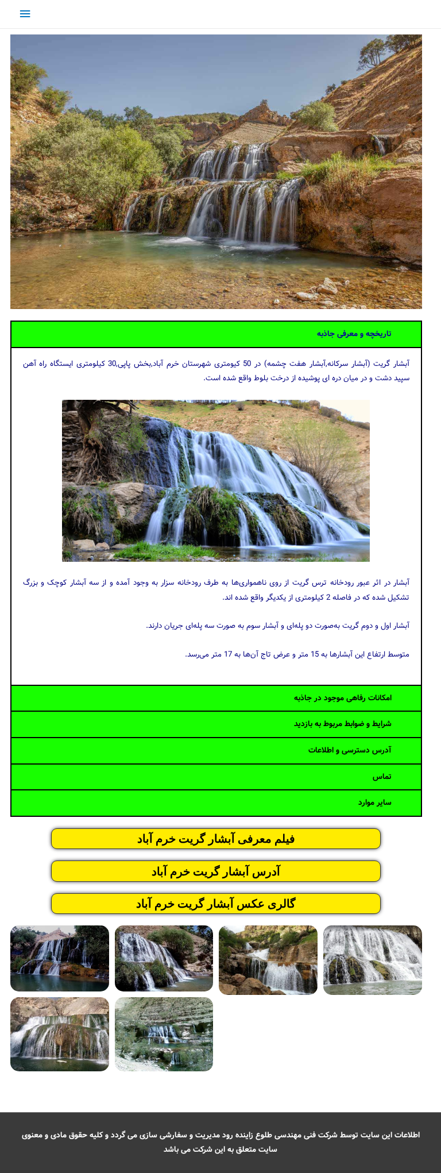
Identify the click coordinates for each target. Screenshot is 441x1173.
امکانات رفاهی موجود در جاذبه (343, 698)
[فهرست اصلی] (24, 14)
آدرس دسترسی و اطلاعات (350, 750)
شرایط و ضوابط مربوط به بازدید (343, 724)
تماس (382, 777)
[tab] (216, 334)
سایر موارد (375, 803)
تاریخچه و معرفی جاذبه (354, 334)
